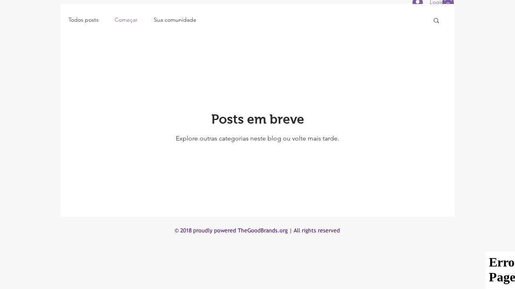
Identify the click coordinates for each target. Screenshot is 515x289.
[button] (436, 21)
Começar (126, 19)
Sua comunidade (175, 19)
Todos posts (83, 19)
